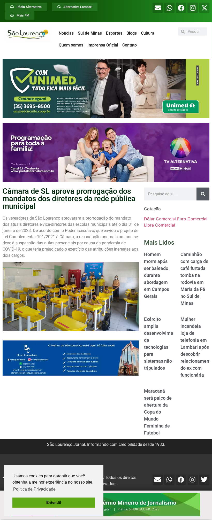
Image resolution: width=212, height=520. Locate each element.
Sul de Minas (90, 33)
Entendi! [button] (53, 502)
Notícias (66, 33)
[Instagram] (192, 8)
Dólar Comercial (160, 218)
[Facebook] (181, 8)
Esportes (114, 33)
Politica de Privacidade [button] (34, 489)
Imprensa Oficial (102, 45)
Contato (129, 45)
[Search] (202, 194)
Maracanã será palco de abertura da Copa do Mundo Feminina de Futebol (158, 412)
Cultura (147, 33)
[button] (106, 88)
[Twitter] (204, 480)
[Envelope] (158, 8)
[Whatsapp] (169, 8)
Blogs (131, 33)
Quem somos (71, 45)
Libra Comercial (159, 225)
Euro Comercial (192, 218)
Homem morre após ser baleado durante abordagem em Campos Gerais (156, 275)
